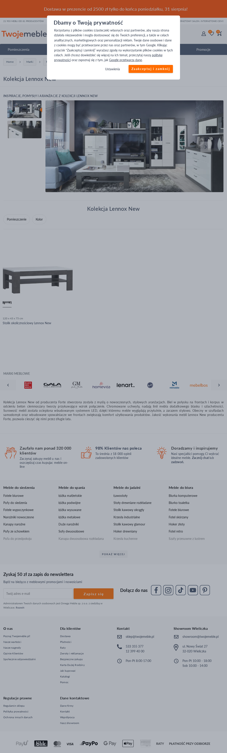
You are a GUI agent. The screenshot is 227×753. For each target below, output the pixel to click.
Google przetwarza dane (125, 60)
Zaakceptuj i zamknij (150, 69)
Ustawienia (112, 69)
